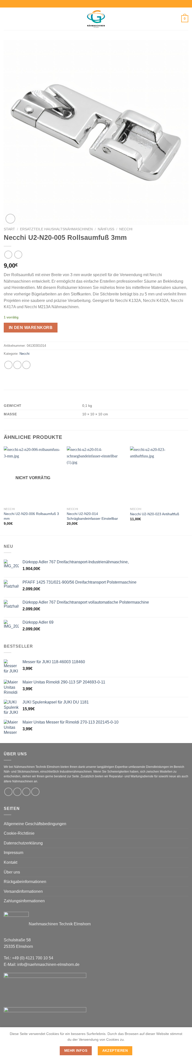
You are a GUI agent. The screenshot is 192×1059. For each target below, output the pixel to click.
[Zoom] (10, 219)
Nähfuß (106, 229)
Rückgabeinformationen (25, 881)
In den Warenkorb (30, 327)
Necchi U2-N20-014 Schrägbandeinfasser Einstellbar (92, 516)
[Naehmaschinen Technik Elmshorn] (96, 19)
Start (9, 229)
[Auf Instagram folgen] (17, 792)
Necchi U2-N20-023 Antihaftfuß (154, 514)
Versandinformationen (23, 891)
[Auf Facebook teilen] (17, 365)
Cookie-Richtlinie (19, 833)
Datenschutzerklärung (23, 843)
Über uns (12, 872)
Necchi (125, 229)
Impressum (13, 852)
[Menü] (7, 19)
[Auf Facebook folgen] (8, 792)
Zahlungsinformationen (24, 901)
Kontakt (10, 862)
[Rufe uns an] (35, 792)
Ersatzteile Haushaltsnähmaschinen (56, 229)
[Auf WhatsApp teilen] (8, 365)
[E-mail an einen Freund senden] (26, 365)
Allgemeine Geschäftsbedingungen (35, 824)
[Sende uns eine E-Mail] (26, 792)
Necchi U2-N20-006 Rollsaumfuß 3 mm (31, 516)
